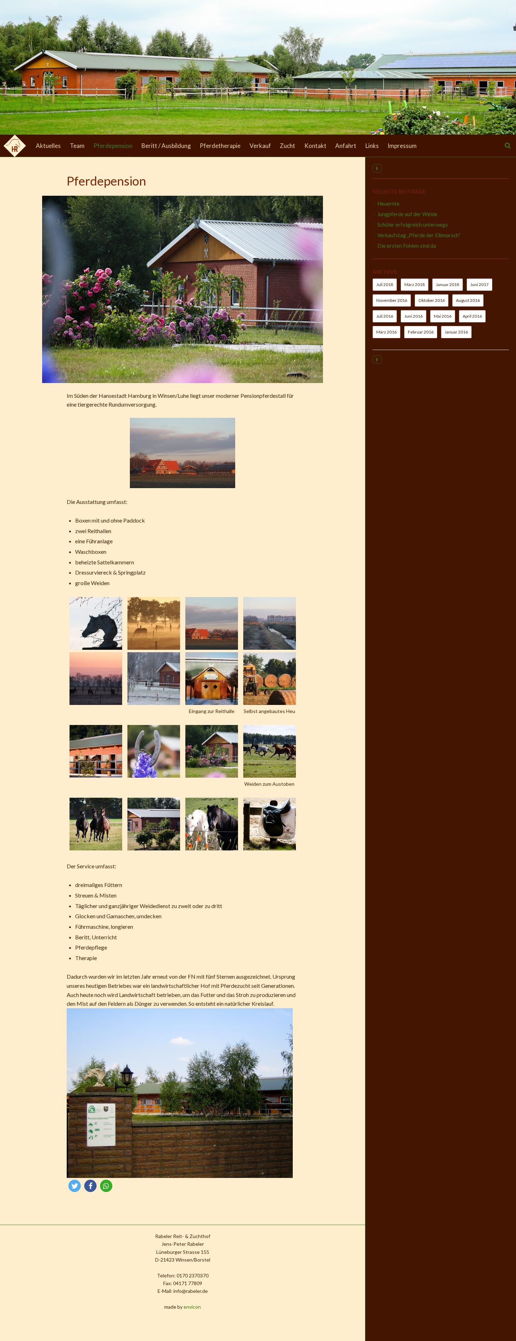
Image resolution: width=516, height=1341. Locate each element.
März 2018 (414, 284)
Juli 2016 (384, 316)
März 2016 (386, 332)
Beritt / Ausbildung (166, 145)
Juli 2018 (384, 284)
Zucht (287, 145)
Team (77, 145)
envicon (192, 1307)
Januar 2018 (447, 284)
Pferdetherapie (220, 145)
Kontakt (315, 145)
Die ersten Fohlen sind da (406, 245)
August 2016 (468, 300)
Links (372, 145)
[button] (74, 1186)
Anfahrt (345, 145)
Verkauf (260, 145)
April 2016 (472, 316)
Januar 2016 (456, 332)
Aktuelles (48, 145)
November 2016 (391, 300)
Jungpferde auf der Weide (407, 214)
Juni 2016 (413, 316)
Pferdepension (112, 145)
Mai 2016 (442, 316)
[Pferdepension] (182, 380)
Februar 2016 (421, 332)
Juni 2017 (479, 284)
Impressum (402, 145)
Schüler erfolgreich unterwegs (412, 224)
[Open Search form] (508, 145)
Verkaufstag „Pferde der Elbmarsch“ (419, 235)
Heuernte (388, 203)
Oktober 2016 (431, 300)
